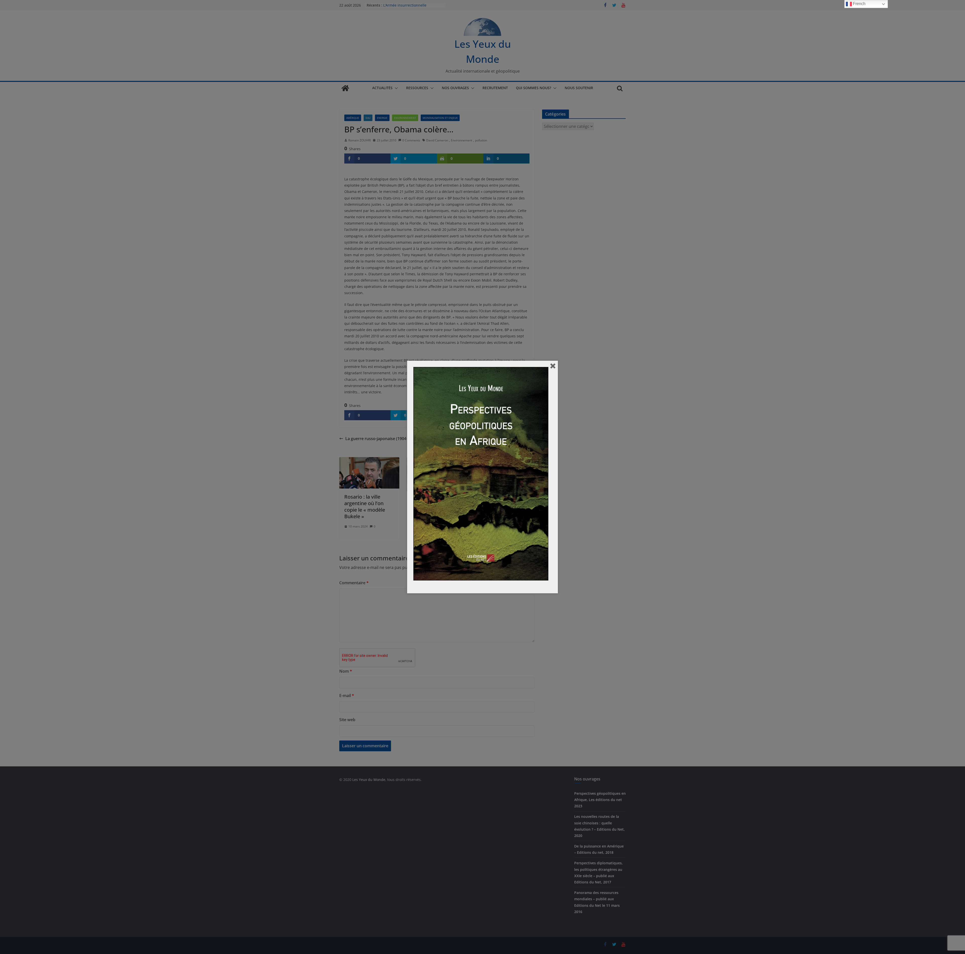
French (858, 4)
